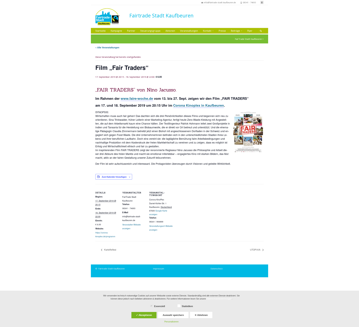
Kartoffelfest (110, 249)
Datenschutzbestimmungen (219, 298)
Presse (222, 30)
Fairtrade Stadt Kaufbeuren (161, 15)
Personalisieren (171, 321)
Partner (131, 30)
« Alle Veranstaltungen (107, 47)
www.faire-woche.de (137, 98)
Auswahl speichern (173, 315)
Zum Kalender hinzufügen (114, 176)
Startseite (100, 30)
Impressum (158, 268)
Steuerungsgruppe (150, 30)
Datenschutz (216, 268)
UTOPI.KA (255, 249)
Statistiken (187, 306)
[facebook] (262, 2)
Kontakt (207, 30)
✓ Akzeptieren (144, 315)
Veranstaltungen (189, 30)
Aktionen (170, 30)
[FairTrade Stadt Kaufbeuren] (109, 16)
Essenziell (159, 306)
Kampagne (116, 30)
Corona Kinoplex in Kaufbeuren (198, 105)
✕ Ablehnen (201, 315)
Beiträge (235, 30)
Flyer (249, 30)
